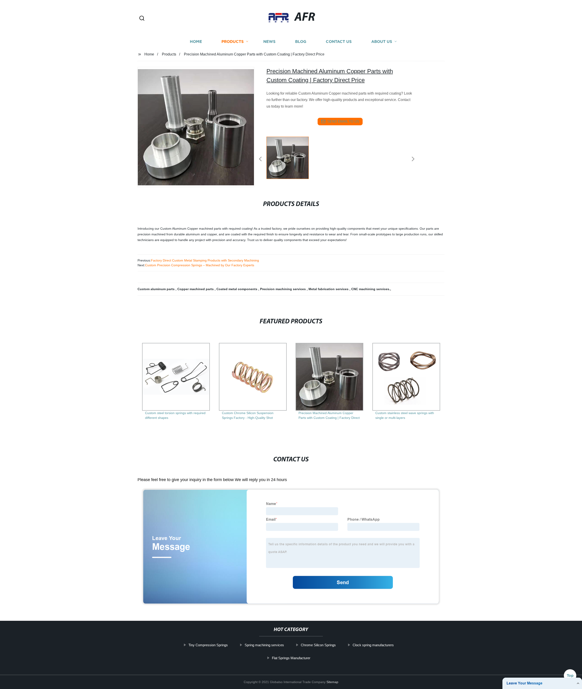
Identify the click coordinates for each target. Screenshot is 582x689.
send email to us (343, 121)
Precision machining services (283, 289)
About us (381, 41)
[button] (142, 18)
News (269, 41)
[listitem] (291, 157)
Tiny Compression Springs (208, 645)
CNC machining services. (370, 289)
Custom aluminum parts (157, 289)
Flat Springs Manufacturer (291, 658)
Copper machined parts (196, 289)
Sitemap (332, 682)
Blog (300, 41)
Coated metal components (237, 289)
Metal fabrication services (329, 289)
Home (196, 41)
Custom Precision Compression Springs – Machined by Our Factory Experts (199, 265)
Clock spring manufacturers (373, 645)
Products (232, 41)
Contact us (339, 41)
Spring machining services (264, 645)
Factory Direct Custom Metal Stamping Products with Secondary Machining (205, 260)
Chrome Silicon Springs (318, 645)
